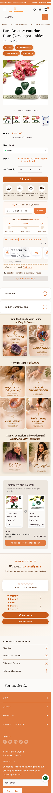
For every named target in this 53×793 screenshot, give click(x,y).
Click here (27, 267)
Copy (36, 253)
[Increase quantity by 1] (39, 169)
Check (40, 211)
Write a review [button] (25, 615)
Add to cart (25, 179)
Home (4, 24)
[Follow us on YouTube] (26, 742)
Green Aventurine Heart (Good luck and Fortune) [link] (34, 515)
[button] (45, 9)
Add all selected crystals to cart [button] (25, 543)
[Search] (45, 17)
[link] (14, 503)
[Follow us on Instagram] (16, 742)
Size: (8, 145)
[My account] (40, 9)
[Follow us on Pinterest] (21, 742)
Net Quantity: (9, 169)
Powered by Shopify (12, 755)
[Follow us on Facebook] (5, 742)
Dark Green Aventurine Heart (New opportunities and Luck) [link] (13, 515)
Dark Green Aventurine (18, 24)
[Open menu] (4, 9)
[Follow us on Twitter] (10, 742)
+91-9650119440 (45, 2)
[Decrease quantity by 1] (21, 169)
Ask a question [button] (25, 622)
